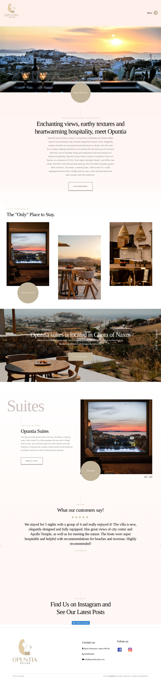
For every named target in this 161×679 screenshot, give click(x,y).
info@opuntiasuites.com (94, 659)
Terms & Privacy (18, 676)
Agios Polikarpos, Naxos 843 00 (96, 648)
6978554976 (89, 654)
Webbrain (144, 676)
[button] (86, 437)
